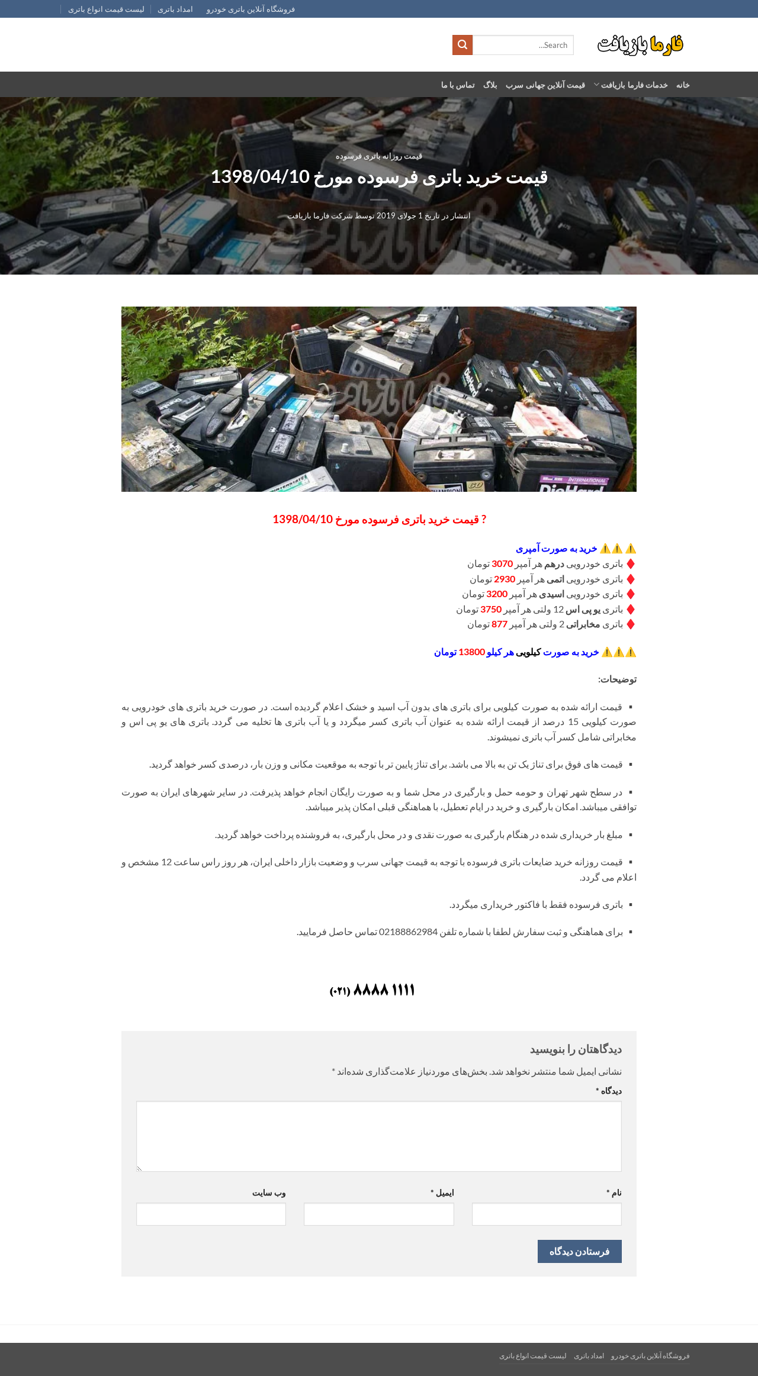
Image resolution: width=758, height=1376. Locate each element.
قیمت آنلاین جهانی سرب (545, 84)
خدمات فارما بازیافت (634, 84)
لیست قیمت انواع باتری (106, 9)
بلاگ (490, 84)
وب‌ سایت (269, 1192)
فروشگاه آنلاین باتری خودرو (251, 9)
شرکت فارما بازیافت (320, 215)
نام (614, 1192)
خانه (683, 84)
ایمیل (442, 1192)
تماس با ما (458, 84)
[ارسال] (462, 45)
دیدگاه (609, 1090)
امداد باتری (175, 9)
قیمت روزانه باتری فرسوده (379, 155)
